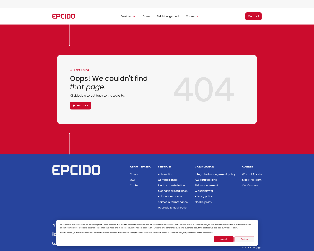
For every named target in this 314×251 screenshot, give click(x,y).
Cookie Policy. (231, 227)
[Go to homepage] (63, 16)
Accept (223, 239)
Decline (244, 239)
